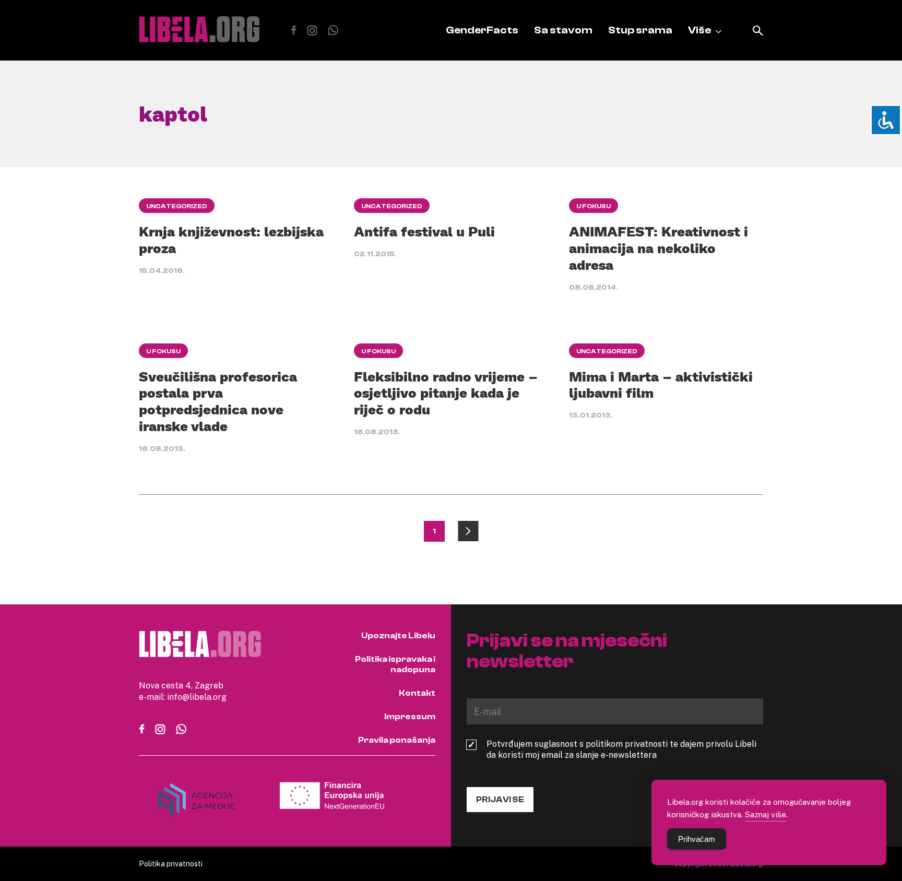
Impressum (409, 716)
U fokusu (593, 206)
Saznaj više (765, 814)
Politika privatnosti (171, 863)
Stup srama (640, 30)
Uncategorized (176, 206)
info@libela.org (197, 697)
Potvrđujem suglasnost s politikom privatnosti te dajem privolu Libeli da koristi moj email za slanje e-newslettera (621, 749)
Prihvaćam (696, 839)
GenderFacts (482, 30)
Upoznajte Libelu (398, 635)
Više (699, 30)
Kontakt (417, 693)
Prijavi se (500, 799)
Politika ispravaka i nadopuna (395, 664)
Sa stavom (563, 30)
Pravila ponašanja (396, 740)
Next (468, 531)
